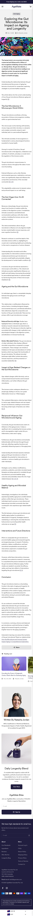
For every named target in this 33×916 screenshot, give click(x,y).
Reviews (4, 851)
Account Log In (22, 845)
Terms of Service (23, 861)
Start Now (16, 786)
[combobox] (16, 911)
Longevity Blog (6, 858)
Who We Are (5, 855)
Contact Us (21, 864)
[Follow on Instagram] (7, 888)
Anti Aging (16, 13)
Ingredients (5, 848)
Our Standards (6, 845)
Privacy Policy (22, 858)
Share (17, 647)
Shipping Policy (22, 855)
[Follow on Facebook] (3, 888)
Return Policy (22, 851)
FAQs (20, 848)
